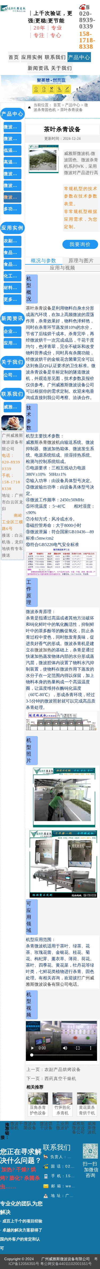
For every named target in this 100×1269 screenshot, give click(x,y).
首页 (57, 105)
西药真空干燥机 (60, 1078)
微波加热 (42, 650)
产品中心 (72, 105)
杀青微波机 (49, 442)
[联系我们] (90, 1151)
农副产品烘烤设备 (63, 1069)
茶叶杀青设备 (71, 110)
